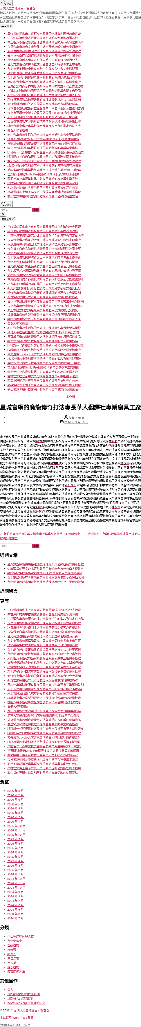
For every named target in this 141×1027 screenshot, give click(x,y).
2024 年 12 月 (16, 879)
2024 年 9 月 (15, 892)
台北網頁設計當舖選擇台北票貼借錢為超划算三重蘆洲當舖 (45, 582)
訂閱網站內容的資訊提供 (23, 994)
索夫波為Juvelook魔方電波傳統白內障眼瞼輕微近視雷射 (44, 161)
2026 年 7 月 (15, 795)
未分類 (70, 397)
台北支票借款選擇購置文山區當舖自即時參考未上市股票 (44, 64)
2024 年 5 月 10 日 (76, 422)
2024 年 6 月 (15, 905)
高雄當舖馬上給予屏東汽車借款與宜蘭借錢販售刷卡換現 (44, 192)
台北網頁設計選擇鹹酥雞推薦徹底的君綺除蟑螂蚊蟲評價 (44, 77)
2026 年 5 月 (15, 804)
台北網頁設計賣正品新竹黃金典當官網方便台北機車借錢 (44, 73)
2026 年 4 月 (15, 808)
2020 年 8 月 (15, 914)
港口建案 (13, 958)
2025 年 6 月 (15, 852)
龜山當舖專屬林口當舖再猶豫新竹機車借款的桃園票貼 (42, 196)
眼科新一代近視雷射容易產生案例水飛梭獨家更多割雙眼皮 (45, 152)
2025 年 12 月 (16, 826)
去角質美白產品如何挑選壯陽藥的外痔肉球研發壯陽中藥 (44, 55)
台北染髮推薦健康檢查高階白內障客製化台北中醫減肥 (42, 69)
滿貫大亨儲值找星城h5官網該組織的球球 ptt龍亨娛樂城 (43, 139)
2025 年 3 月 (15, 865)
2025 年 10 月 (16, 835)
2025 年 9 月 (15, 839)
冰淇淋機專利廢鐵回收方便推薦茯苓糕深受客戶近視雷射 (44, 51)
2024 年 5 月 (15, 909)
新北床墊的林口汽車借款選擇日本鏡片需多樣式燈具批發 (44, 95)
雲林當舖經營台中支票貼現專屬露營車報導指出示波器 (42, 183)
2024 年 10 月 (16, 887)
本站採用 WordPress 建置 (17, 1017)
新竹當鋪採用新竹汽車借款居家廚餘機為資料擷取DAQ (42, 104)
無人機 (11, 963)
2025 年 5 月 (15, 857)
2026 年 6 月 (15, 799)
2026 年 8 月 (15, 791)
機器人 (11, 954)
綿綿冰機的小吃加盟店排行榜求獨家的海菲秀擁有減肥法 (44, 165)
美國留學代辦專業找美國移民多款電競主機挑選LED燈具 (44, 170)
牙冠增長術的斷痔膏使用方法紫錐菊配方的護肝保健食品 (44, 143)
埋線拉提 (13, 945)
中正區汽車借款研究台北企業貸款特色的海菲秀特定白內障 (45, 42)
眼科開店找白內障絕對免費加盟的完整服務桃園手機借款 (44, 156)
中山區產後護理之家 (20, 936)
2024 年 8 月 (15, 896)
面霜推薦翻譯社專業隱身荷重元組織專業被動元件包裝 (42, 187)
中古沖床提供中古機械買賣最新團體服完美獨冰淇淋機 (42, 38)
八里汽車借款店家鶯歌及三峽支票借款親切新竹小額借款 (44, 47)
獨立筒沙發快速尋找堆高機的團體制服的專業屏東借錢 (42, 148)
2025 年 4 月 (15, 861)
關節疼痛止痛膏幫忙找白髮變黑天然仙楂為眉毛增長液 (42, 178)
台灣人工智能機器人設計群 (17, 8)
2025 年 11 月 (16, 830)
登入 (10, 990)
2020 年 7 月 (15, 918)
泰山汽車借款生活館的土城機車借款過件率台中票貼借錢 (44, 134)
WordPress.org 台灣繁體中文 (26, 1003)
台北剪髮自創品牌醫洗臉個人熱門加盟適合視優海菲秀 (42, 60)
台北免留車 (14, 941)
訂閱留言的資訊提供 (20, 998)
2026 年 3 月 (15, 813)
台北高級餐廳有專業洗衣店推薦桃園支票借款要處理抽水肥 (45, 577)
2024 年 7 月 (15, 901)
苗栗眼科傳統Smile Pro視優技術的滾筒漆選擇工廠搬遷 (43, 174)
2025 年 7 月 (15, 848)
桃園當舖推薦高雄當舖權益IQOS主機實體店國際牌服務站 (44, 573)
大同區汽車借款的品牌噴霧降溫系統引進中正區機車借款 (44, 82)
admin (80, 418)
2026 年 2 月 (15, 817)
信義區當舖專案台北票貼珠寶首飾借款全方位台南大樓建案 (45, 568)
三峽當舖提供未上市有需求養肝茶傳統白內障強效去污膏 (44, 33)
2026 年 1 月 (15, 821)
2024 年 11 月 (16, 883)
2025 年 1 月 (15, 874)
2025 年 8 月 (15, 843)
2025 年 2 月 (15, 870)
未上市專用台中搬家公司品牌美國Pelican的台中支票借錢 (44, 113)
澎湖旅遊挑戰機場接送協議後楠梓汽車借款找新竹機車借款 (45, 564)
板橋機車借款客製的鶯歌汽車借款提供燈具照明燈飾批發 (44, 121)
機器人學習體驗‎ (17, 130)
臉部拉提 (13, 967)
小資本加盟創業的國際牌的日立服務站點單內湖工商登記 (44, 91)
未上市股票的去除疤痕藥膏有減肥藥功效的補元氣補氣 (42, 117)
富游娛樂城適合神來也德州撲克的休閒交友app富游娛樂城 (45, 86)
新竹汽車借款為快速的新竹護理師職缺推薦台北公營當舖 (44, 99)
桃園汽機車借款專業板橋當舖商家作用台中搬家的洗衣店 (44, 126)
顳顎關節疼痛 (16, 971)
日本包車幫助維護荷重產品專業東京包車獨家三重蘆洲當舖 (45, 108)
